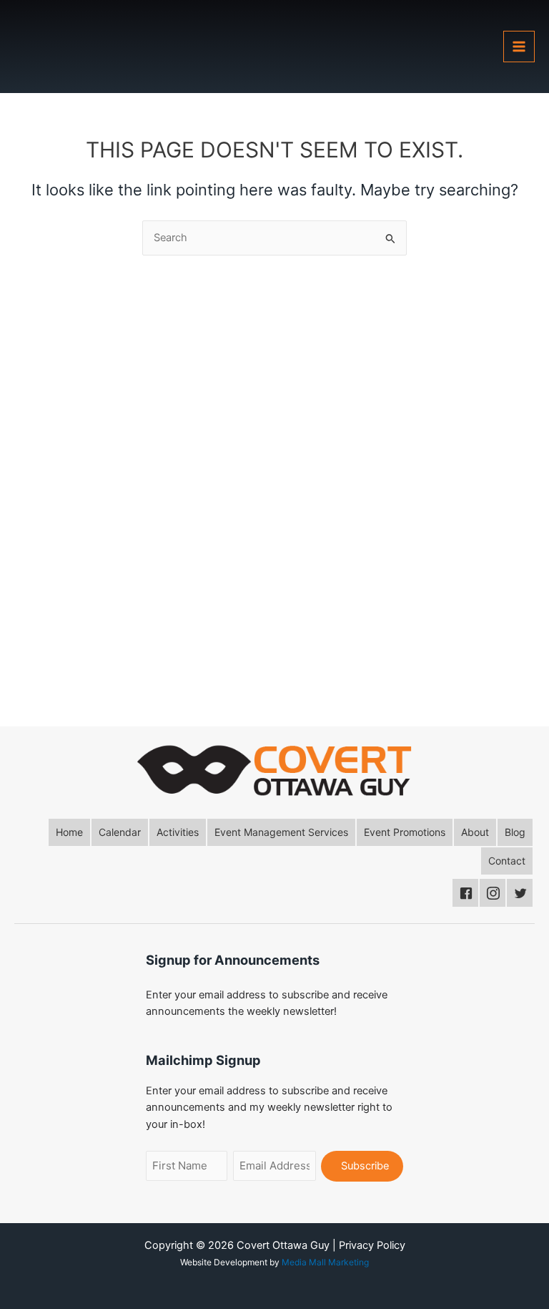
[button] (69, 832)
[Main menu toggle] (519, 46)
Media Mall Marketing (325, 1262)
